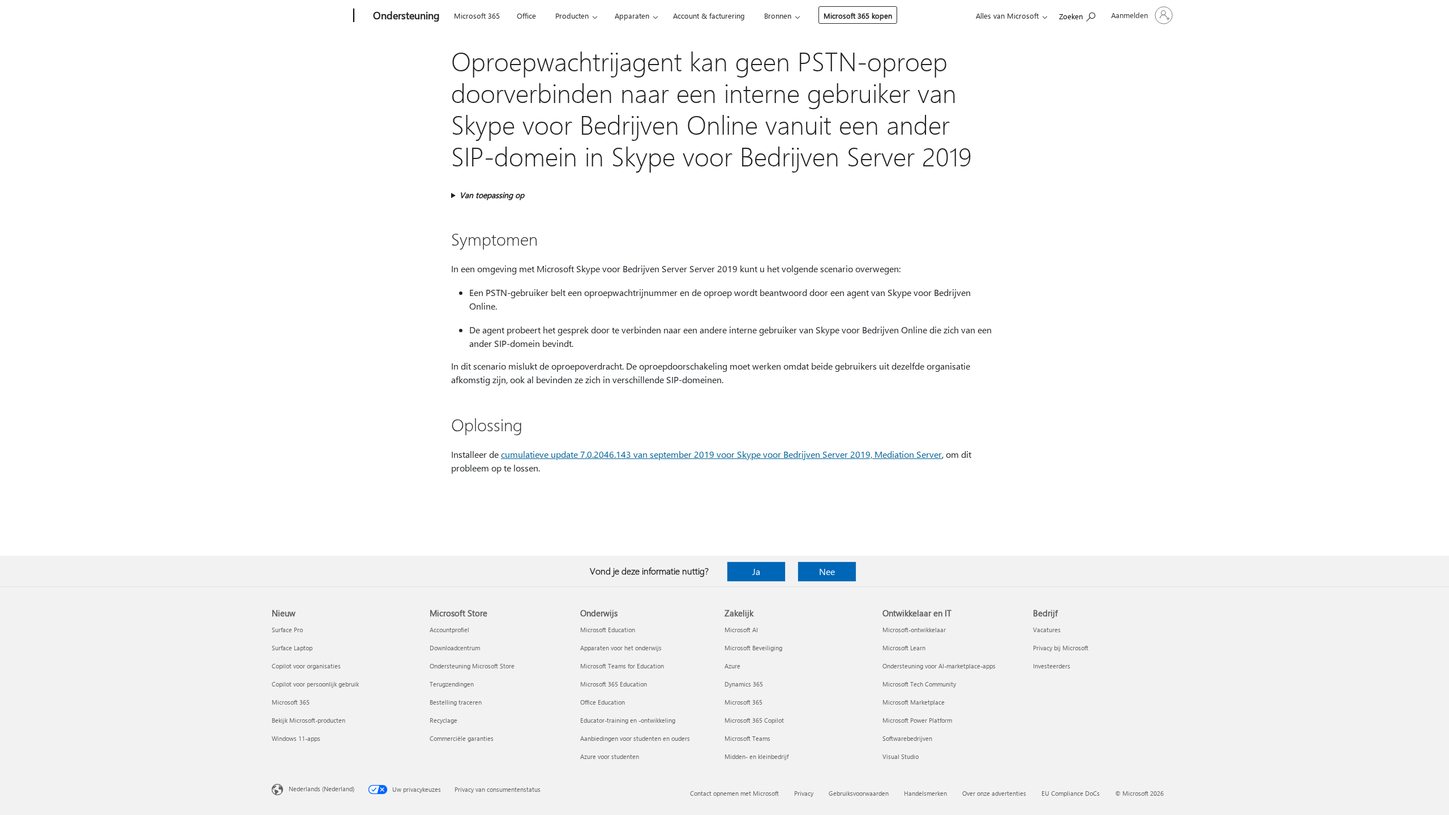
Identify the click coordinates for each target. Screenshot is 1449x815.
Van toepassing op (492, 195)
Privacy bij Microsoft (1060, 648)
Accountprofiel (449, 629)
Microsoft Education (607, 629)
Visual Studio (900, 756)
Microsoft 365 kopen (858, 15)
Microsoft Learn (903, 648)
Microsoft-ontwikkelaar (914, 629)
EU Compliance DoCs (1070, 793)
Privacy (803, 793)
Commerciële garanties (462, 738)
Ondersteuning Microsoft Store (472, 666)
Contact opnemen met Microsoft (734, 793)
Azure (732, 666)
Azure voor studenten (609, 756)
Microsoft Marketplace (913, 702)
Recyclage (443, 720)
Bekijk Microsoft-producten (308, 720)
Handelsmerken (925, 793)
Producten (572, 15)
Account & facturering (709, 15)
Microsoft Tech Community (919, 684)
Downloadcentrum (455, 648)
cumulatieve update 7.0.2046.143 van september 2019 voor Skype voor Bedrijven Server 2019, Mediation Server (721, 454)
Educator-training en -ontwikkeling (627, 720)
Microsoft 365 (477, 15)
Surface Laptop (292, 648)
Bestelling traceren (456, 702)
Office (526, 15)
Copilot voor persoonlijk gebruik (315, 684)
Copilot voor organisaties (306, 666)
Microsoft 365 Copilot (754, 720)
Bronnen (777, 15)
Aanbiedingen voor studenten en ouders (635, 738)
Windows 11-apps (296, 738)
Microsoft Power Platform (917, 720)
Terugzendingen (452, 684)
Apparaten (632, 15)
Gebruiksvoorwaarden (859, 793)
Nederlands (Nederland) (321, 788)
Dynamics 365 (743, 684)
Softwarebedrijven (907, 738)
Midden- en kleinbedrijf (756, 756)
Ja (756, 571)
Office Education (602, 702)
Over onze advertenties (994, 793)
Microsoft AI (741, 629)
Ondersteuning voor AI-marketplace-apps (939, 666)
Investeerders (1051, 666)
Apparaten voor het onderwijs (621, 648)
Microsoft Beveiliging (753, 648)
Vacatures (1047, 629)
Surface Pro (287, 629)
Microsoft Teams (747, 738)
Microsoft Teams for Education (622, 666)
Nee (827, 571)
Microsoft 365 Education (613, 684)
